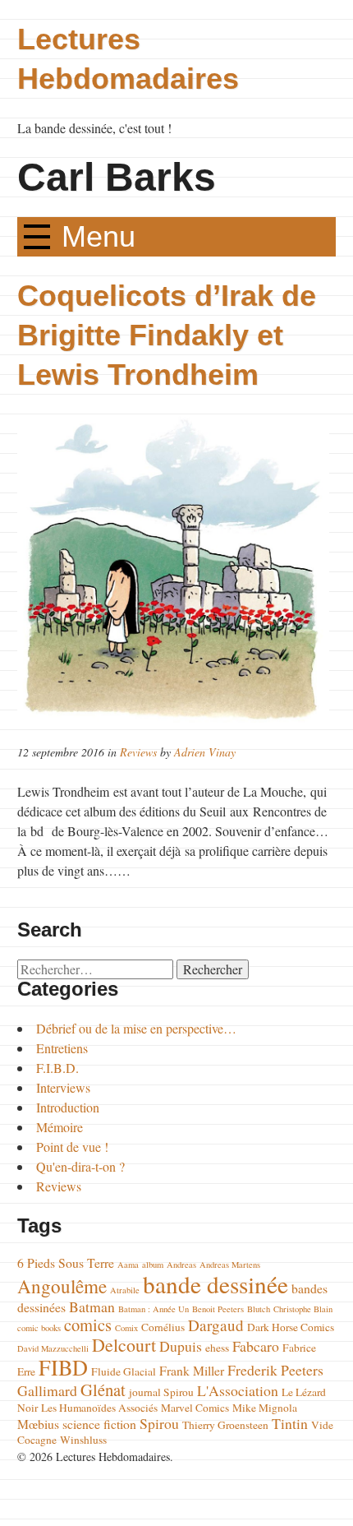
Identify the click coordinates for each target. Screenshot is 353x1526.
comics (88, 1324)
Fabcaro (255, 1346)
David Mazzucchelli (53, 1348)
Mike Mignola (264, 1407)
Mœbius (38, 1423)
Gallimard (47, 1390)
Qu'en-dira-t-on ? (80, 1166)
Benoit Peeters (218, 1309)
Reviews (138, 752)
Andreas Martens (229, 1264)
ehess (217, 1347)
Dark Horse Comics (290, 1327)
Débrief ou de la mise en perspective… (136, 1028)
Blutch (258, 1309)
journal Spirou (161, 1392)
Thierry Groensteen (225, 1424)
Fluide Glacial (123, 1371)
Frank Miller (191, 1370)
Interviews (63, 1087)
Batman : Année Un (153, 1309)
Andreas (181, 1264)
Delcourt (124, 1345)
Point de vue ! (72, 1146)
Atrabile (125, 1290)
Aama (128, 1264)
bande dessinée (215, 1284)
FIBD (63, 1367)
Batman (92, 1306)
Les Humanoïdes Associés (99, 1407)
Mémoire (59, 1126)
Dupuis (180, 1346)
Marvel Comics (195, 1407)
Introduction (67, 1107)
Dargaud (216, 1325)
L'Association (237, 1390)
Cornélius (163, 1327)
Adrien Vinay (205, 752)
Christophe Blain (302, 1309)
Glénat (103, 1389)
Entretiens (62, 1048)
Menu (98, 236)
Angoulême (62, 1286)
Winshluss (83, 1439)
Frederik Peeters (275, 1370)
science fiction (99, 1423)
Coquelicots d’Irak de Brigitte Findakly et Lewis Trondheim (166, 335)
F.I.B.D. (57, 1067)
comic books (39, 1328)
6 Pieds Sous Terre (65, 1262)
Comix (126, 1328)
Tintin (290, 1423)
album (152, 1264)
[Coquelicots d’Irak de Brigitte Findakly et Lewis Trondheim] (176, 568)
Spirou (159, 1423)
